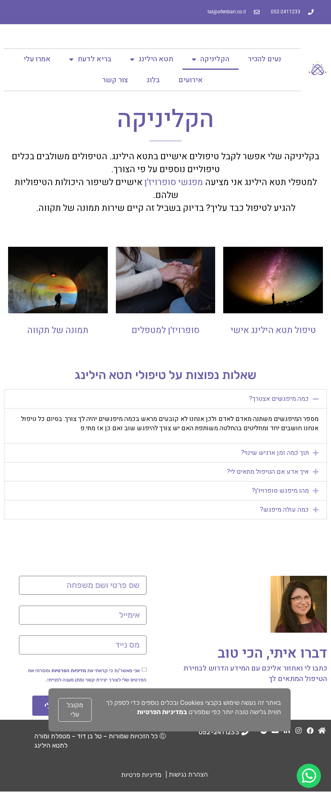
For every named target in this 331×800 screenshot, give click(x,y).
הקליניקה (214, 59)
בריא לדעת (94, 59)
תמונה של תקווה (57, 330)
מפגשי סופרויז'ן (174, 182)
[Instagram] (298, 730)
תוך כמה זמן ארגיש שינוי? (275, 453)
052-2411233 (219, 732)
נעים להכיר (264, 59)
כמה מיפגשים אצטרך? (279, 399)
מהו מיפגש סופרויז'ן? (280, 491)
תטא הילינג (155, 59)
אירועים (190, 80)
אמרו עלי (36, 59)
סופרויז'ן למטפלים (165, 330)
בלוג (153, 80)
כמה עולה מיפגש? (284, 510)
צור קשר (115, 80)
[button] (165, 399)
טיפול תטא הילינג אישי (273, 330)
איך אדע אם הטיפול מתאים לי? (268, 472)
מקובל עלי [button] (75, 709)
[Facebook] (310, 730)
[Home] (321, 730)
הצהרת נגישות (188, 774)
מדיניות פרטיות (141, 775)
